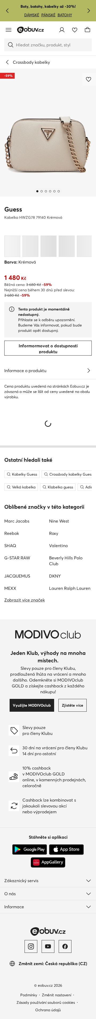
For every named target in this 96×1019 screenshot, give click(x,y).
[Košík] (87, 29)
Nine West (59, 521)
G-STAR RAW (17, 557)
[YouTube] (48, 946)
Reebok (11, 533)
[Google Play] (29, 849)
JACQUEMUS (17, 576)
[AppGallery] (48, 862)
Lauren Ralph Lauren (69, 588)
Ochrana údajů (48, 1010)
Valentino (58, 545)
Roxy (53, 533)
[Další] (88, 10)
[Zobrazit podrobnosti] (88, 370)
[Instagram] (31, 946)
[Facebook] (65, 946)
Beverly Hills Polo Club (65, 560)
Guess (13, 209)
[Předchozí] (7, 10)
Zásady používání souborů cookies (46, 1002)
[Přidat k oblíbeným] (89, 79)
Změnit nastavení (56, 995)
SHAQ (10, 545)
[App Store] (66, 849)
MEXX (10, 588)
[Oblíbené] (74, 29)
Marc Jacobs (16, 521)
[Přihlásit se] (61, 29)
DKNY (55, 576)
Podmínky (28, 995)
